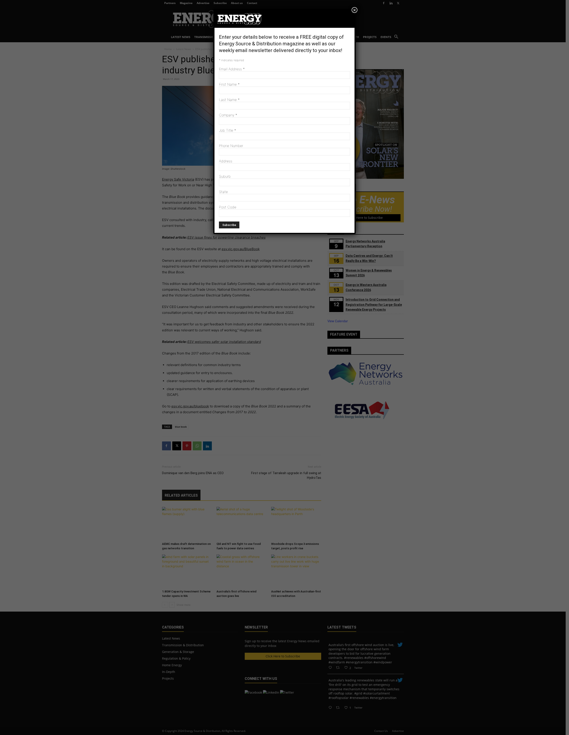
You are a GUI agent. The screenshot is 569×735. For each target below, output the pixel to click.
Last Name (229, 99)
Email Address (232, 69)
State (223, 191)
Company (228, 115)
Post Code (227, 207)
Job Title (227, 130)
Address (225, 161)
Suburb (225, 176)
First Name (229, 84)
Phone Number (231, 145)
